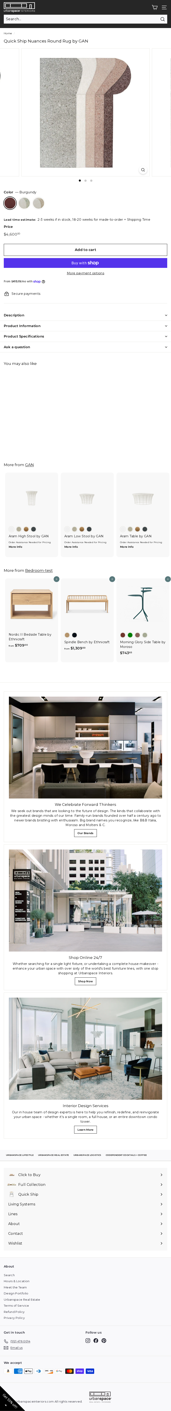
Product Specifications (24, 336)
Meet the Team (15, 1287)
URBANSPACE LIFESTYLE (20, 1155)
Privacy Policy (14, 1318)
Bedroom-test (39, 570)
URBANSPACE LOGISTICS (87, 1155)
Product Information (22, 326)
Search (9, 1275)
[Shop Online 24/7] (85, 900)
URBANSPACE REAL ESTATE (53, 1155)
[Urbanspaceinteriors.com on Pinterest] (104, 1340)
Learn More (86, 1131)
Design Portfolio (16, 1293)
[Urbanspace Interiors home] (100, 1397)
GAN (29, 464)
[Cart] (154, 7)
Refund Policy (14, 1312)
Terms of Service (16, 1305)
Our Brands (87, 834)
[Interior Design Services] (85, 1049)
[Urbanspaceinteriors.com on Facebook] (96, 1340)
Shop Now (86, 982)
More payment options (85, 273)
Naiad (24, 203)
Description (14, 315)
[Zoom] (143, 170)
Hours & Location (17, 1281)
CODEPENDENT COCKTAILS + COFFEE (126, 1155)
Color (20, 192)
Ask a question (17, 347)
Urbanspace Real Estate (22, 1299)
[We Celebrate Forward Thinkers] (85, 748)
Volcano (38, 203)
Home (8, 33)
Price (8, 226)
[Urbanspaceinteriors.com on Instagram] (88, 1340)
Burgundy (10, 203)
